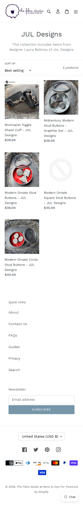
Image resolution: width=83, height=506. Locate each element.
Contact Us (18, 324)
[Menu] (75, 11)
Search (14, 370)
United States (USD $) (40, 436)
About (14, 312)
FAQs (13, 335)
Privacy (14, 358)
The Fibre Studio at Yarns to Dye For (41, 486)
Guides (14, 347)
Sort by (10, 63)
